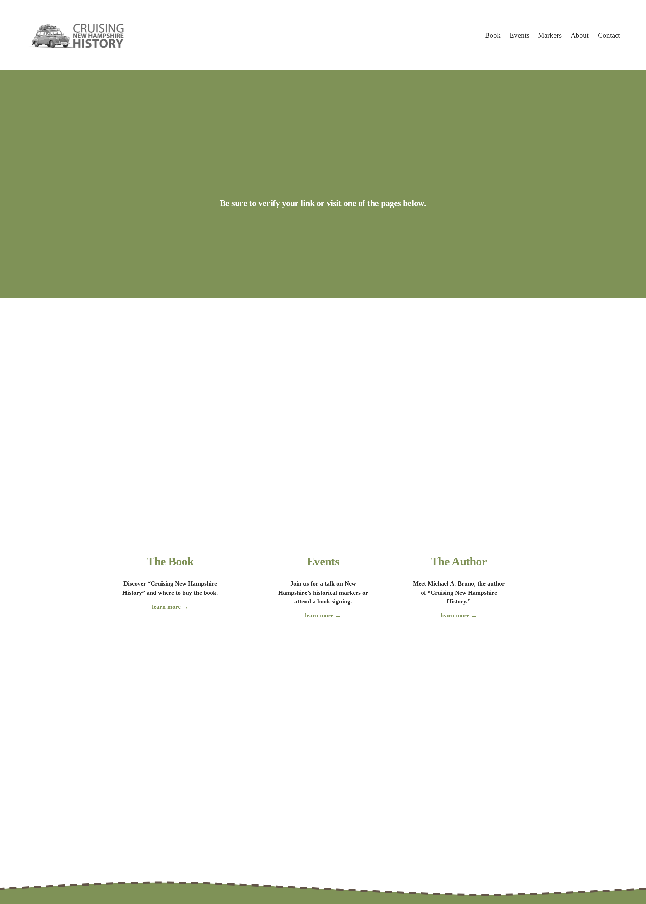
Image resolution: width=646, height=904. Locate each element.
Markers (550, 35)
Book (493, 35)
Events (519, 35)
